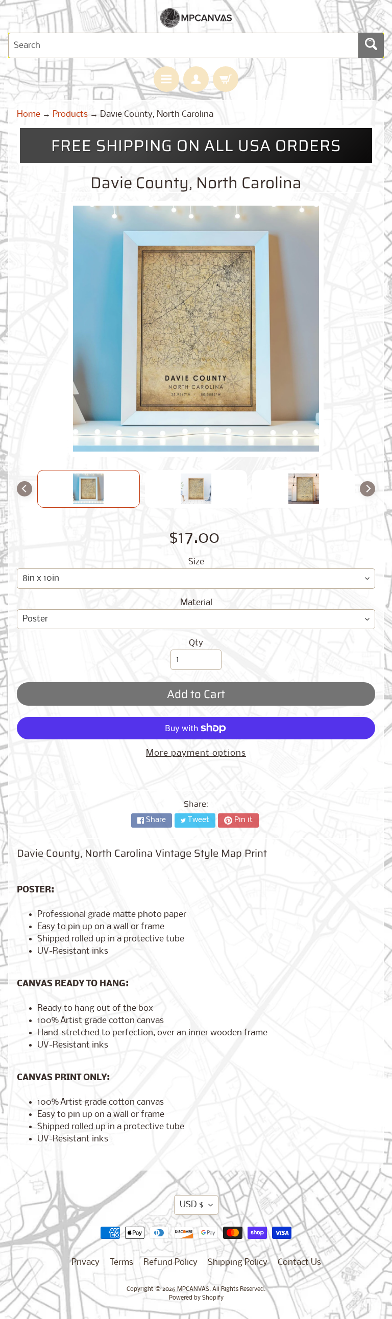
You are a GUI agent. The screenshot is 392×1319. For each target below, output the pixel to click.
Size (196, 562)
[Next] (367, 488)
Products (70, 114)
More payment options (196, 753)
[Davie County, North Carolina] (88, 489)
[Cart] (225, 79)
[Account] (196, 79)
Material (196, 603)
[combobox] (183, 45)
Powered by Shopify (196, 1298)
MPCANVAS (193, 1289)
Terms (121, 1262)
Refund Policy (170, 1262)
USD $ (192, 1205)
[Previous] (24, 488)
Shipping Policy (237, 1262)
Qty (196, 643)
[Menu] (166, 79)
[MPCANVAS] (196, 21)
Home (28, 114)
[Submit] (371, 45)
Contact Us (299, 1262)
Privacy (85, 1262)
